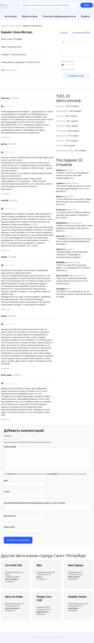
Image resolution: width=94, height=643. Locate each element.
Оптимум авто (75, 222)
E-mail (6, 491)
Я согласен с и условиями (46, 474)
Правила (85, 16)
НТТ (70, 288)
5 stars (18, 439)
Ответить (5, 137)
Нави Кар (72, 209)
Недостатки (9, 527)
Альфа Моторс (73, 262)
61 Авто (70, 236)
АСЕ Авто (70, 196)
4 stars (15, 439)
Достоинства (9, 516)
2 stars (8, 439)
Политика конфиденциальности (59, 16)
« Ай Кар (63, 32)
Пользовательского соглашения (72, 474)
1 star (5, 439)
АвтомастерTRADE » (82, 32)
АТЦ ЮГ (70, 170)
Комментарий (10, 446)
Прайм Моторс (72, 183)
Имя (5, 480)
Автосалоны (10, 16)
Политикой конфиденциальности (31, 474)
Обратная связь (30, 16)
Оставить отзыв (76, 75)
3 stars (11, 439)
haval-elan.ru (11, 70)
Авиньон (70, 249)
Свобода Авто (79, 275)
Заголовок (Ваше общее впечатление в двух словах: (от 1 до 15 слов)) (34, 503)
